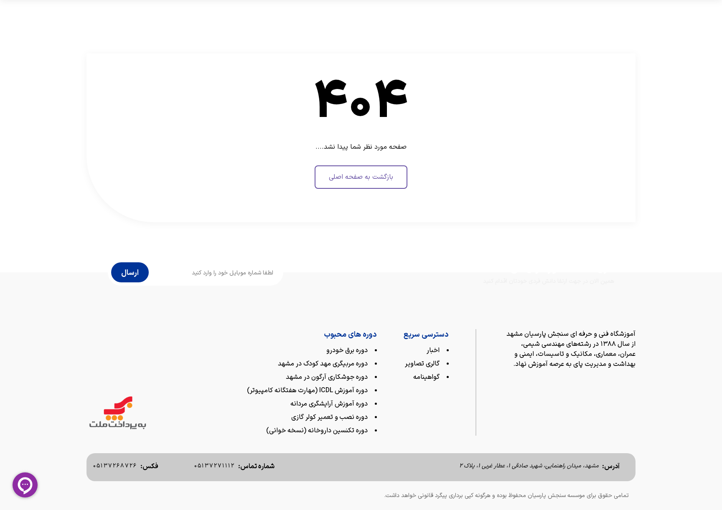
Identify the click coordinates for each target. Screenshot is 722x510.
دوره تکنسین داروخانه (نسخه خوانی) (317, 431)
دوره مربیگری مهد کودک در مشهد (323, 364)
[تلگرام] (597, 382)
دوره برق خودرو (347, 350)
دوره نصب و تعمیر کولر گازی (329, 417)
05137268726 (115, 466)
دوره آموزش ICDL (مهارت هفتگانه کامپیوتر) (307, 391)
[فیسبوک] (614, 382)
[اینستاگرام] (632, 382)
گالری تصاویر (422, 364)
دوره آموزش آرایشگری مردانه (329, 404)
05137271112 (214, 466)
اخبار (433, 350)
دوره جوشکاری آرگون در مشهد (327, 377)
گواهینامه (426, 377)
